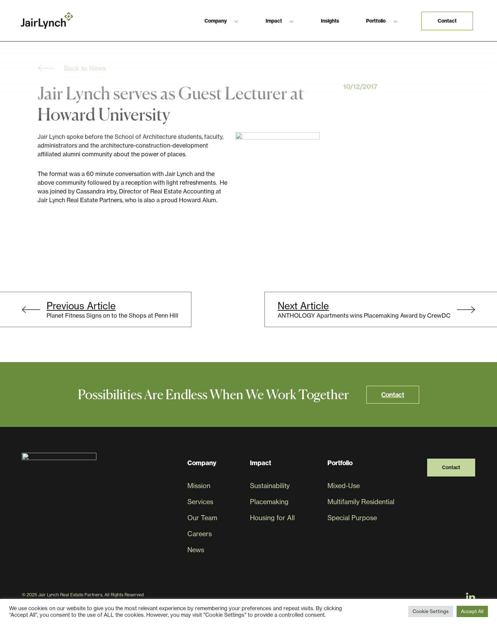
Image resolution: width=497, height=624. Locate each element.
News (195, 550)
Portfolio (376, 20)
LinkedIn (470, 596)
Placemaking (269, 502)
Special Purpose (352, 518)
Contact (447, 20)
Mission (198, 486)
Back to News (85, 68)
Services (200, 502)
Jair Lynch (47, 20)
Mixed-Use (343, 486)
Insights (330, 20)
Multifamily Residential (360, 502)
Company (215, 20)
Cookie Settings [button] (431, 611)
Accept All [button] (472, 611)
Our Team (202, 518)
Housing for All (272, 518)
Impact (274, 20)
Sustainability (270, 486)
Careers (199, 534)
